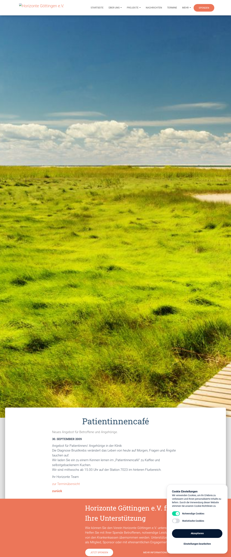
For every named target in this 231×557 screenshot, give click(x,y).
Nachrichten (154, 7)
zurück (57, 491)
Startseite (97, 7)
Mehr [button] (185, 7)
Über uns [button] (114, 7)
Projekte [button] (133, 7)
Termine (172, 7)
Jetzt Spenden (99, 552)
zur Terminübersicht (66, 484)
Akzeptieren (197, 533)
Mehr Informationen (156, 552)
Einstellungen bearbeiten (197, 543)
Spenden (204, 7)
